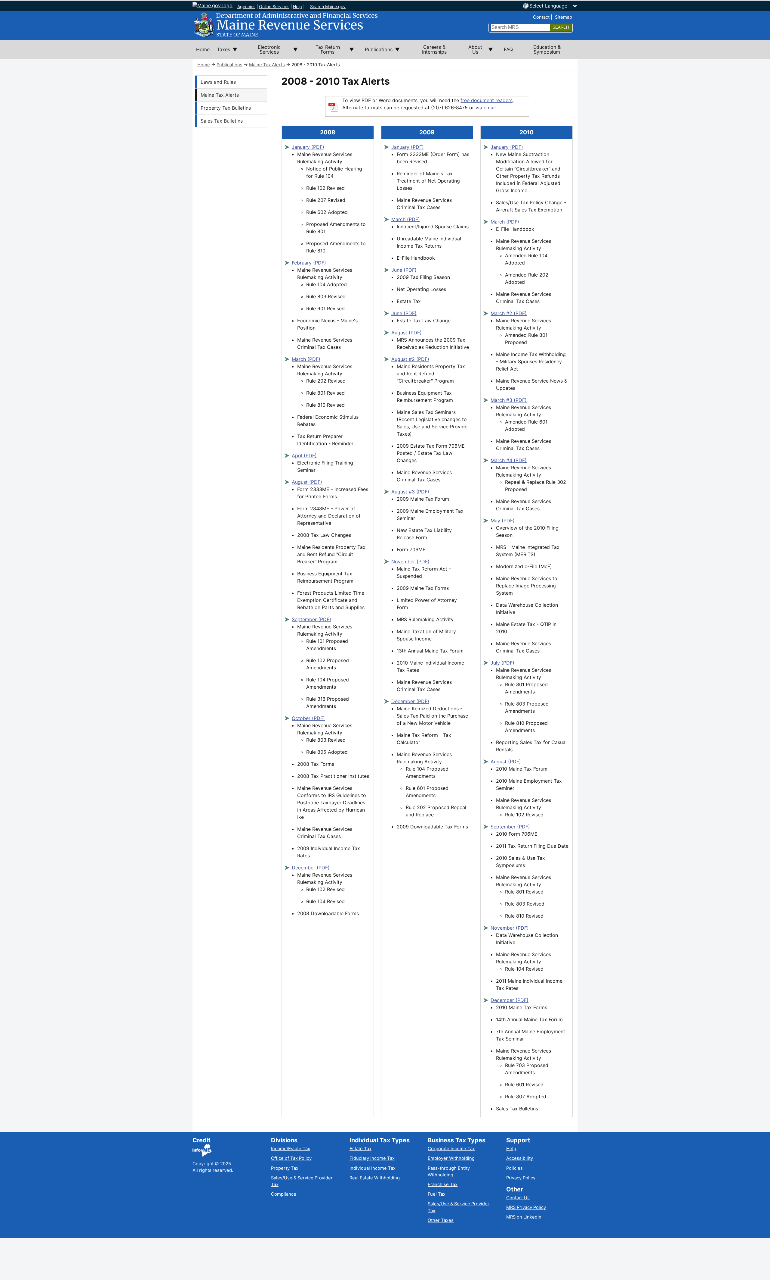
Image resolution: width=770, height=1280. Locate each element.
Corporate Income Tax (451, 1148)
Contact (541, 17)
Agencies (246, 6)
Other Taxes (441, 1220)
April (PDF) (304, 455)
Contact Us (518, 1197)
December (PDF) (311, 868)
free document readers (486, 100)
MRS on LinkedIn (523, 1217)
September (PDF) (311, 619)
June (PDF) (404, 270)
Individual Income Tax (373, 1168)
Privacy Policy (520, 1178)
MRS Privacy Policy (526, 1207)
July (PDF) (502, 663)
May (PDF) (503, 521)
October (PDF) (308, 718)
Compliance (283, 1194)
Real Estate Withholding (375, 1178)
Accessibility (519, 1158)
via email (486, 108)
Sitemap (563, 17)
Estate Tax (360, 1148)
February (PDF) (309, 263)
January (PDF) (308, 147)
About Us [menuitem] (471, 51)
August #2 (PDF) (410, 359)
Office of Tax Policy (291, 1158)
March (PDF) (306, 359)
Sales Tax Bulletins (222, 121)
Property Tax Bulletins (226, 108)
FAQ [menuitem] (508, 49)
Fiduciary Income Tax (372, 1158)
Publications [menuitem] (377, 52)
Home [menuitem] (203, 49)
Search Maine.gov (328, 6)
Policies (514, 1168)
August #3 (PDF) (410, 492)
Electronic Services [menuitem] (263, 51)
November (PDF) (410, 562)
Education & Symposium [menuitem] (547, 49)
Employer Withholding (451, 1158)
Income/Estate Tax (290, 1148)
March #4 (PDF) (509, 460)
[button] (553, 6)
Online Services (274, 6)
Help (297, 6)
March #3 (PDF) (509, 400)
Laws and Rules (218, 82)
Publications (229, 64)
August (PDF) (307, 482)
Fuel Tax (436, 1194)
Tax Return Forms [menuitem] (322, 51)
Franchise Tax (442, 1184)
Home (203, 64)
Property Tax (284, 1168)
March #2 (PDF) (509, 313)
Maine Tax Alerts (267, 64)
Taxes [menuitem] (221, 52)
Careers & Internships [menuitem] (434, 49)
